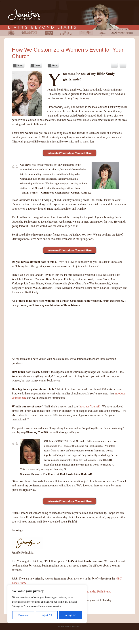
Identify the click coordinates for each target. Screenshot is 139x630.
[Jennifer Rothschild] (69, 15)
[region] (47, 604)
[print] (123, 65)
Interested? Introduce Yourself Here (70, 153)
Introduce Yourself (89, 406)
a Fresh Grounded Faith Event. (93, 591)
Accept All (70, 615)
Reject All (47, 615)
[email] (114, 65)
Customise (23, 615)
